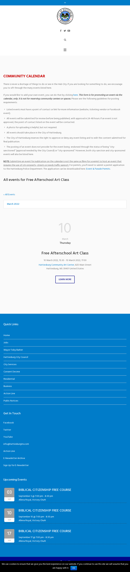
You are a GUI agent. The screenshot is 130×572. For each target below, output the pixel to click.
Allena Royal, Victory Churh (32, 500)
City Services (10, 364)
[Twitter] (64, 30)
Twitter (7, 430)
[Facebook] (60, 30)
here (75, 95)
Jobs (6, 343)
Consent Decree (12, 372)
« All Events (9, 195)
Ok (73, 568)
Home (7, 335)
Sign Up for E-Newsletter (16, 465)
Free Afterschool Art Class (65, 253)
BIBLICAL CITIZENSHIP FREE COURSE (45, 490)
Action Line (9, 394)
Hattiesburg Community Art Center (56, 265)
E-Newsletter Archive (14, 458)
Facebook (8, 423)
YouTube (8, 437)
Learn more (65, 279)
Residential (9, 379)
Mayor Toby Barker (13, 350)
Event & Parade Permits (98, 169)
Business (8, 386)
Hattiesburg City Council (16, 357)
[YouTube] (69, 30)
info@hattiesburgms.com (16, 444)
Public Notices (11, 401)
